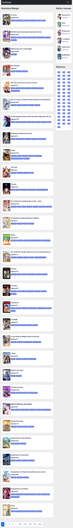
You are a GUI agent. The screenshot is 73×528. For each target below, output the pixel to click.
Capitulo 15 (14, 339)
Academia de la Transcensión (20, 455)
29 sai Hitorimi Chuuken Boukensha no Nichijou (25, 218)
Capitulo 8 (14, 170)
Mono (63, 23)
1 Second (13, 184)
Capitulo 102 (14, 441)
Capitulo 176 (14, 271)
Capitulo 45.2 (15, 102)
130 (30, 524)
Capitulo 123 (66, 34)
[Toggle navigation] (68, 2)
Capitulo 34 (14, 238)
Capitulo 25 (14, 508)
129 (25, 524)
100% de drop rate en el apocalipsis (21, 49)
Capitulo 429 (15, 34)
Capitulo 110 (14, 373)
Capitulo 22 (65, 26)
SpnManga (6, 2)
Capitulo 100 (14, 18)
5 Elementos (15, 303)
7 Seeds (13, 353)
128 (20, 524)
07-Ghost (14, 15)
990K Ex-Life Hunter (17, 370)
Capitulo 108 (14, 474)
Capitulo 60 (14, 187)
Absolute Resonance (17, 421)
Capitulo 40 (14, 356)
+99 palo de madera (17, 387)
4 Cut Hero (14, 286)
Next (40, 524)
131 (35, 524)
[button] (59, 72)
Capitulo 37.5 (15, 119)
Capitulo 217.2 (15, 390)
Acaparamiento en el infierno (19, 489)
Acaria (13, 506)
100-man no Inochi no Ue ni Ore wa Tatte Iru (24, 83)
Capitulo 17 (14, 221)
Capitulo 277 (15, 424)
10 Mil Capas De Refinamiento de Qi (21, 133)
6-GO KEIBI (14, 319)
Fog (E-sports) (66, 47)
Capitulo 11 (65, 49)
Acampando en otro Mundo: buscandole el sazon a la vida (28, 472)
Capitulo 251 (14, 288)
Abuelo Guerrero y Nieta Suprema (21, 438)
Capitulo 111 (14, 85)
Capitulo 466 (15, 153)
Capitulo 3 (65, 41)
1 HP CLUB (14, 167)
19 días (13, 150)
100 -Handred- (15, 66)
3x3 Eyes (13, 269)
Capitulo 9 (65, 18)
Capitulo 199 (14, 458)
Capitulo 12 (14, 136)
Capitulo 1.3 (14, 254)
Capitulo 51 (14, 305)
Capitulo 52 (14, 407)
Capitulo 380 (15, 51)
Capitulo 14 (14, 322)
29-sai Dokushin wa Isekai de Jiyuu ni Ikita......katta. (26, 201)
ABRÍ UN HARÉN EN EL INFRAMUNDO (21, 404)
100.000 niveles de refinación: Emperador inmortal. (26, 32)
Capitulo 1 (14, 68)
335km (13, 235)
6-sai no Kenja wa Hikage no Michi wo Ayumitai (25, 336)
